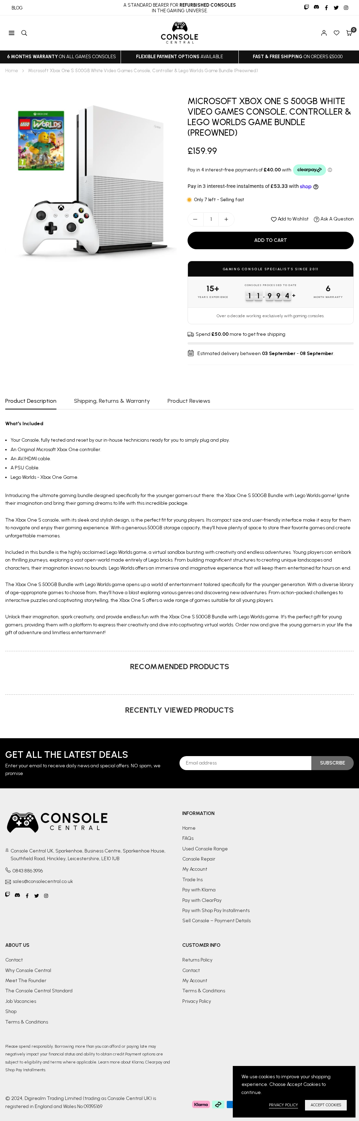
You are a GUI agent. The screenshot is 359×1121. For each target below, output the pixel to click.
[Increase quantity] (226, 219)
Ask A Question (336, 219)
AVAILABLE (179, 56)
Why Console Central (28, 970)
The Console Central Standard (39, 991)
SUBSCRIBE (332, 763)
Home (11, 70)
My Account (194, 869)
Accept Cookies (326, 1105)
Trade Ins (192, 880)
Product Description (30, 401)
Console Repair (198, 859)
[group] (91, 181)
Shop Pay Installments (25, 1069)
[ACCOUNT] (324, 33)
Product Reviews (189, 401)
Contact (14, 960)
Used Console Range (205, 849)
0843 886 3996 (28, 871)
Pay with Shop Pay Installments (216, 910)
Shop (10, 1011)
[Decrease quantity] (195, 219)
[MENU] (11, 33)
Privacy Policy (196, 1001)
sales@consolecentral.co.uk (43, 881)
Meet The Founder (25, 981)
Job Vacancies (20, 1001)
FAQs (188, 838)
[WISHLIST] (336, 33)
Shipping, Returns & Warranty (112, 401)
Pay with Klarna (199, 890)
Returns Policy (197, 960)
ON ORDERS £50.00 (298, 56)
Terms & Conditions (26, 1022)
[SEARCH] (24, 33)
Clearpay (153, 1062)
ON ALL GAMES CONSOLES (61, 56)
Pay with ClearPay (202, 900)
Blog (17, 8)
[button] (349, 33)
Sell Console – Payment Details (216, 921)
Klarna (137, 1062)
